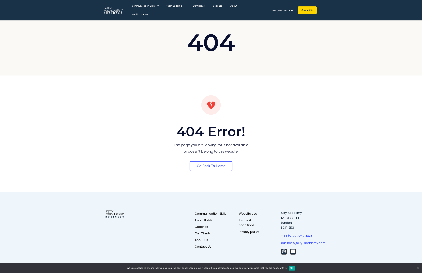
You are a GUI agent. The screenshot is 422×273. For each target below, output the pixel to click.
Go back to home (211, 166)
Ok (291, 268)
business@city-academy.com (303, 243)
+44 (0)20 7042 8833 (297, 235)
